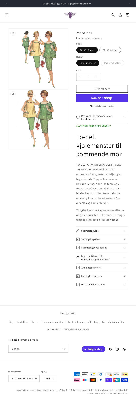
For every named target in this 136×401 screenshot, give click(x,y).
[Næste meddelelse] (129, 3)
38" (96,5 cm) (110, 49)
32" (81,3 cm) (87, 49)
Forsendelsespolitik (52, 321)
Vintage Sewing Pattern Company (37, 390)
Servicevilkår (54, 329)
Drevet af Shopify (60, 390)
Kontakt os (23, 321)
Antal (78, 70)
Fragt (78, 38)
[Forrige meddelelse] (6, 3)
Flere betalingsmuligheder (102, 106)
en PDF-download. (108, 220)
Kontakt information (119, 393)
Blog (96, 321)
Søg (12, 321)
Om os (35, 321)
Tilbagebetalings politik (76, 329)
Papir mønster (88, 62)
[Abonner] (64, 349)
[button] (7, 15)
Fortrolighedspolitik (113, 321)
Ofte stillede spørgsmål (78, 321)
